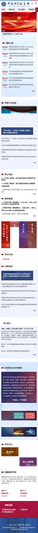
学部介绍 (11, 9)
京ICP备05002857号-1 (9, 521)
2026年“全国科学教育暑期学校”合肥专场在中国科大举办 (18, 145)
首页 (3, 9)
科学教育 (6, 419)
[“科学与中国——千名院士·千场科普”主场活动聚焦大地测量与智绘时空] (19, 118)
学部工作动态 (10, 103)
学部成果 (8, 498)
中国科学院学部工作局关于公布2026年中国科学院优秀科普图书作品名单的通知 (21, 65)
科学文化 (8, 437)
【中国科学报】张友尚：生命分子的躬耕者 (14, 206)
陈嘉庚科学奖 (10, 465)
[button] (27, 30)
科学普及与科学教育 (13, 361)
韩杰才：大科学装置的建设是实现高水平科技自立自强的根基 (19, 338)
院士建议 (7, 316)
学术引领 (8, 247)
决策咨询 (31, 9)
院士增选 (21, 9)
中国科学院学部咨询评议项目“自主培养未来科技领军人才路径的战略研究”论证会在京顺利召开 (16, 269)
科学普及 (6, 403)
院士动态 (8, 174)
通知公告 (10, 43)
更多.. (34, 30)
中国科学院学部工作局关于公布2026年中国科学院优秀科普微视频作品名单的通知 (21, 56)
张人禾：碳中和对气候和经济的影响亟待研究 (15, 344)
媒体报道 (8, 195)
